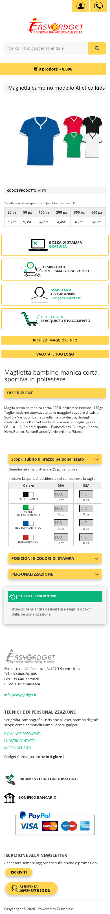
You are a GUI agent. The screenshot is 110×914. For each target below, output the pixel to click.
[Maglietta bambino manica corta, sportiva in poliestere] (61, 140)
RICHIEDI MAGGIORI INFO (55, 340)
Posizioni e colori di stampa (42, 558)
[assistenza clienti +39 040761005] (98, 6)
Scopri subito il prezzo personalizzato (47, 459)
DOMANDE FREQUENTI (22, 733)
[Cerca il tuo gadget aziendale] (97, 48)
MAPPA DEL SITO (17, 747)
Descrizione (20, 392)
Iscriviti (19, 872)
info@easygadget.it (65, 298)
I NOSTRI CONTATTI (19, 740)
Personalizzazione (32, 574)
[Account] (80, 6)
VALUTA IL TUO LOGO (55, 354)
